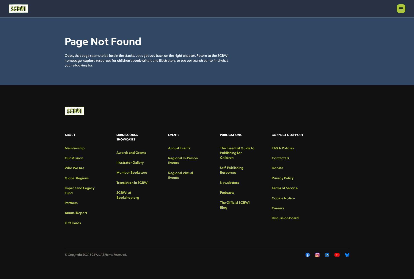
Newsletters (229, 182)
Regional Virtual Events (180, 175)
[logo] (18, 8)
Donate (277, 168)
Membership (75, 148)
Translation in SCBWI (132, 182)
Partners (71, 203)
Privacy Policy (282, 178)
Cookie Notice (283, 198)
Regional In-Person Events (183, 160)
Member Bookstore (131, 172)
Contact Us (280, 158)
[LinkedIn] (327, 255)
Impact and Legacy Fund (79, 190)
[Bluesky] (347, 255)
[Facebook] (308, 255)
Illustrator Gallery (130, 162)
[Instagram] (317, 255)
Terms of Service (285, 188)
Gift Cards (73, 223)
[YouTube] (337, 254)
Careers (278, 208)
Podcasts (227, 192)
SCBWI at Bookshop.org (127, 194)
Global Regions (77, 178)
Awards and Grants (131, 152)
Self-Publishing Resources (231, 170)
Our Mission (74, 158)
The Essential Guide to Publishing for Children (237, 153)
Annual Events (179, 148)
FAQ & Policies (283, 148)
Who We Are (74, 168)
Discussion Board (285, 218)
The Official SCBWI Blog (235, 204)
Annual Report (76, 213)
